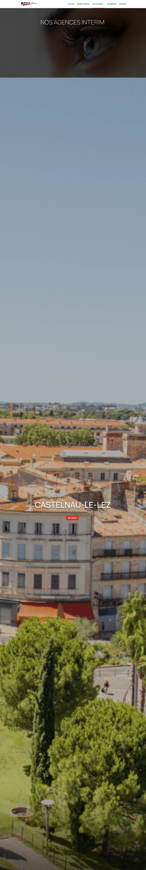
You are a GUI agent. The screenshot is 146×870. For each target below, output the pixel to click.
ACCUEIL (71, 4)
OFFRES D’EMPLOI (83, 4)
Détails (72, 518)
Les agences (97, 4)
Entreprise (111, 4)
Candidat (123, 4)
